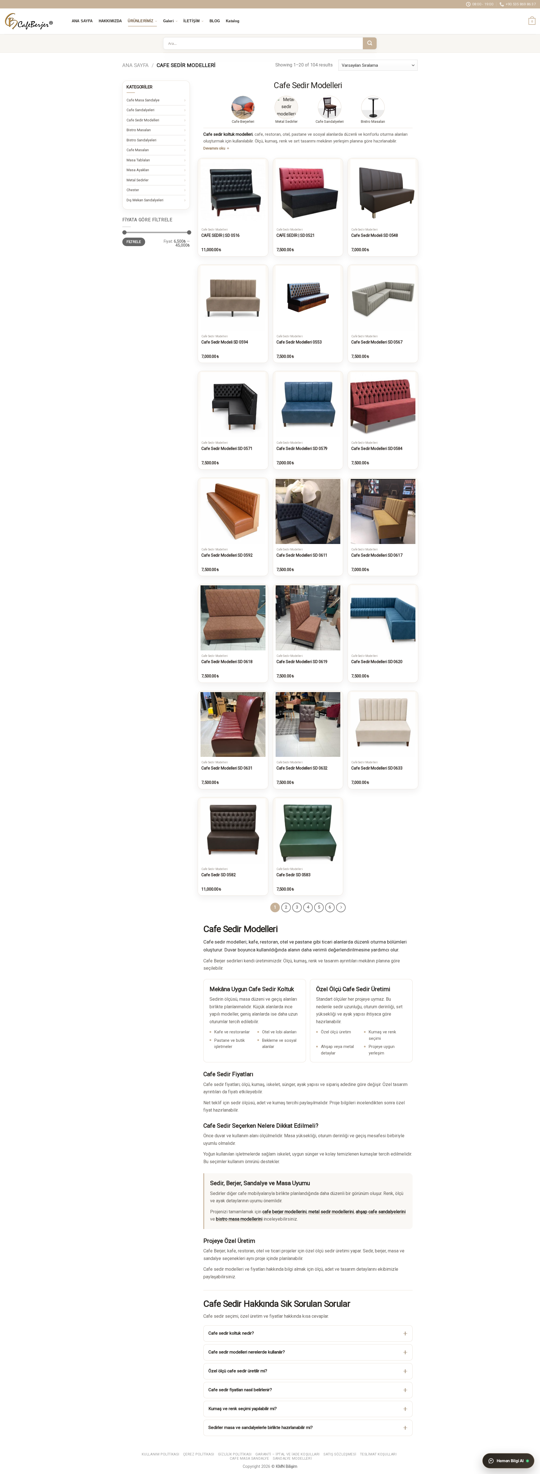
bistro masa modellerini (239, 1219)
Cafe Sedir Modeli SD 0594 (224, 342)
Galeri (168, 21)
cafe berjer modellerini (284, 1211)
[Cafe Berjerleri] (243, 107)
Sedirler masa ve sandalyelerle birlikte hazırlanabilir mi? (260, 1427)
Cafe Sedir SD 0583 (293, 875)
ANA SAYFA (82, 21)
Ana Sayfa (135, 65)
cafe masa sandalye (249, 1458)
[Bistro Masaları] (373, 107)
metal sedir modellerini (331, 1211)
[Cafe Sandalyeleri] (329, 107)
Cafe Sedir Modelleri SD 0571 (227, 448)
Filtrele (134, 242)
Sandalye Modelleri (292, 1458)
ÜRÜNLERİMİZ (140, 21)
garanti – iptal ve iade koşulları (287, 1454)
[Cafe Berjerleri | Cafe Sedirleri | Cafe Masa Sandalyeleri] (32, 21)
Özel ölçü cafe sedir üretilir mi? (237, 1370)
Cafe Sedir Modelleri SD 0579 (302, 448)
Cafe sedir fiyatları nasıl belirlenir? (240, 1389)
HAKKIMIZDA (110, 21)
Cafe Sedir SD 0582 (218, 875)
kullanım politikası (160, 1454)
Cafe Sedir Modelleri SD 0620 (376, 661)
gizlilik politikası (235, 1454)
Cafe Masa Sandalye (143, 100)
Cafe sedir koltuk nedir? (231, 1333)
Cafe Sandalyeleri (140, 110)
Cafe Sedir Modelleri (143, 120)
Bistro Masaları (139, 130)
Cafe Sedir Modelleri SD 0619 (302, 661)
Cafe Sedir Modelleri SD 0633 (376, 768)
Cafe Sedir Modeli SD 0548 (374, 235)
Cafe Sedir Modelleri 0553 (299, 342)
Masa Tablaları (138, 160)
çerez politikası (198, 1454)
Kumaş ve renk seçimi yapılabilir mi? (242, 1408)
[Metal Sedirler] (286, 107)
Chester (133, 190)
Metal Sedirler (137, 180)
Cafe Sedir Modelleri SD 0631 (227, 768)
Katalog (232, 21)
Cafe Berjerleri (243, 121)
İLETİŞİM (191, 21)
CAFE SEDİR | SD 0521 (295, 235)
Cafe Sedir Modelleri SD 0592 (227, 555)
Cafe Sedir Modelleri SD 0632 (302, 768)
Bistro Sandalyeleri (141, 140)
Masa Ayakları (138, 170)
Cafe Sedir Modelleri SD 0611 (302, 555)
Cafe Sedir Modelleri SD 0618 (227, 661)
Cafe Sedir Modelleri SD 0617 (376, 555)
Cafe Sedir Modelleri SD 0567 (376, 342)
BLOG (215, 21)
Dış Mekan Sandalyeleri (145, 200)
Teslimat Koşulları (378, 1454)
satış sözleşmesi (339, 1454)
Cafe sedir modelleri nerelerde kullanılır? (246, 1352)
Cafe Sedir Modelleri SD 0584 (376, 448)
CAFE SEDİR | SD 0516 (220, 235)
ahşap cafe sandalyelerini (381, 1211)
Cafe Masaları (138, 150)
